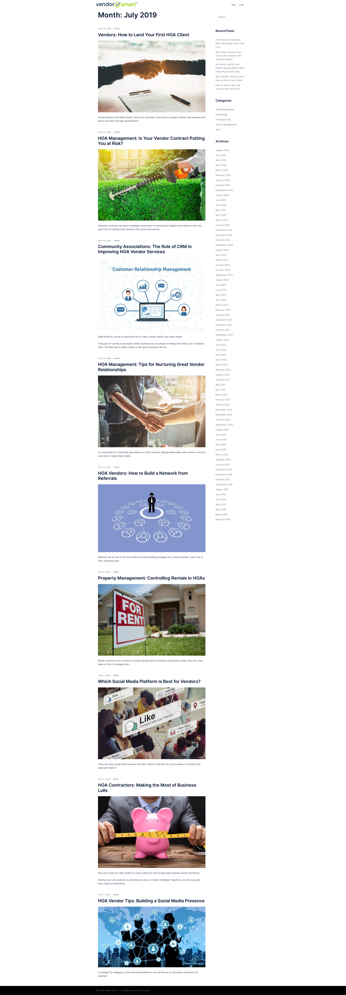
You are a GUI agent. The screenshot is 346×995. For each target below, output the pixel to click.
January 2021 (222, 404)
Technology (221, 114)
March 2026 (222, 170)
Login (241, 5)
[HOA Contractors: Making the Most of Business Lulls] (151, 831)
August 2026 (222, 150)
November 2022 (224, 324)
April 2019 (221, 509)
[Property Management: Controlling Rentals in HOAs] (151, 619)
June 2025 (221, 205)
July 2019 (220, 494)
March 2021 (222, 394)
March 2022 (222, 364)
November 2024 (224, 235)
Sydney (146, 990)
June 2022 (221, 349)
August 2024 (222, 250)
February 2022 (223, 369)
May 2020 (221, 444)
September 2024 (224, 245)
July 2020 (221, 434)
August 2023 (222, 279)
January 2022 (223, 374)
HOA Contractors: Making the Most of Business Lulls (147, 787)
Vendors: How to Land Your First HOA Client (143, 34)
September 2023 (224, 275)
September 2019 (224, 484)
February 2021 (223, 399)
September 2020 (224, 424)
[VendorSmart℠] (117, 4)
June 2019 (221, 499)
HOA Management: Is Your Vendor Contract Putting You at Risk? (151, 141)
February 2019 (223, 519)
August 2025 (222, 195)
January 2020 (223, 464)
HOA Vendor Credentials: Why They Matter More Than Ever (230, 43)
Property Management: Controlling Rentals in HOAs (151, 578)
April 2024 (221, 255)
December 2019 (224, 469)
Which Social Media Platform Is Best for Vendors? (149, 681)
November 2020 (224, 414)
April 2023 (221, 300)
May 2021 (221, 384)
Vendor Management (226, 124)
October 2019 (223, 479)
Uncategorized (223, 119)
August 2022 (222, 339)
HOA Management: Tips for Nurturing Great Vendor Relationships (151, 367)
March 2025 (222, 220)
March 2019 (222, 514)
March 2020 (222, 454)
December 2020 (224, 409)
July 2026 (221, 155)
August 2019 (222, 489)
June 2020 (221, 439)
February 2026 (223, 175)
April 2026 (221, 165)
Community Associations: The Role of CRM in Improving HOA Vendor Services (145, 249)
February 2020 (223, 459)
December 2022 (224, 319)
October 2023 (223, 270)
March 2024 (222, 260)
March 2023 (222, 305)
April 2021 (221, 389)
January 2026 (223, 180)
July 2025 (221, 200)
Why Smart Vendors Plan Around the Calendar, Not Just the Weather (229, 56)
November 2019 (224, 474)
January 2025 (223, 225)
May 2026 (221, 160)
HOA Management (225, 109)
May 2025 (221, 210)
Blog (233, 5)
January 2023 (223, 315)
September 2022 (224, 334)
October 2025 (223, 185)
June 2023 (221, 289)
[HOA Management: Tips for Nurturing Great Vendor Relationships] (151, 411)
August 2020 (222, 429)
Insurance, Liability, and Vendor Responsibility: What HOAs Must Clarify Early (230, 68)
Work (117, 29)
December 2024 (224, 230)
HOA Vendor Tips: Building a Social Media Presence (151, 900)
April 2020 (221, 449)
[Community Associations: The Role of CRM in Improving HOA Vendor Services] (151, 294)
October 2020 (223, 419)
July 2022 (221, 344)
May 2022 (221, 354)
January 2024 (223, 265)
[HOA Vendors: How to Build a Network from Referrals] (151, 518)
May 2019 (221, 504)
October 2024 (223, 240)
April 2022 (221, 359)
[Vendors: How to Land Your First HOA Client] (151, 76)
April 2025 (221, 215)
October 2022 (223, 329)
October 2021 (223, 379)
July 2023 (221, 284)
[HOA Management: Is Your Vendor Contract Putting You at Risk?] (151, 184)
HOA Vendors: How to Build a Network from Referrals (143, 476)
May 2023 (221, 295)
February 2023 (223, 310)
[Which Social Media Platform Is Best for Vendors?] (151, 723)
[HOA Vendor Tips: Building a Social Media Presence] (151, 936)
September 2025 (224, 190)
